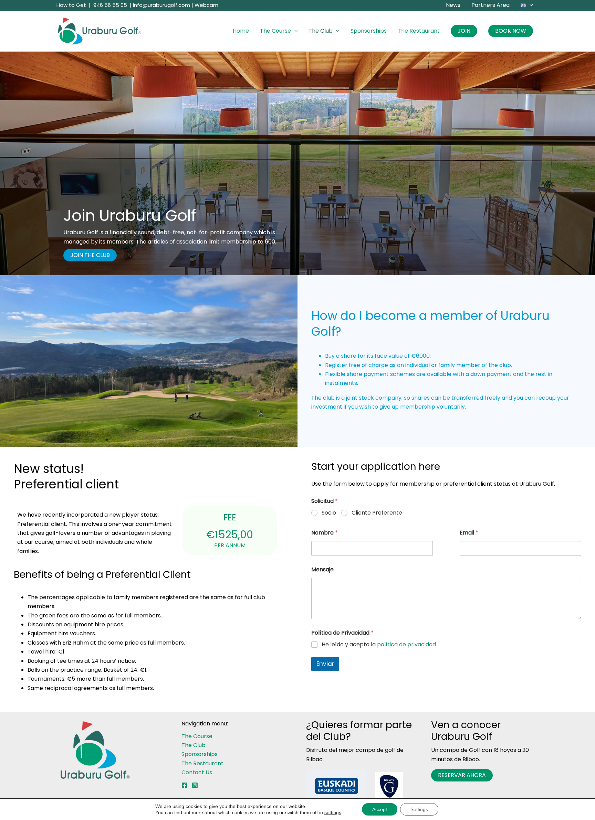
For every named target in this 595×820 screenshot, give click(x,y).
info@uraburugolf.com (161, 5)
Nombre (324, 532)
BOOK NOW (510, 31)
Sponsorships (369, 31)
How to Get (71, 5)
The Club (321, 31)
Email (469, 532)
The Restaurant (419, 31)
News (453, 5)
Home (241, 31)
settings (332, 812)
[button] (529, 5)
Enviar (325, 664)
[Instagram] (195, 785)
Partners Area (490, 5)
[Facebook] (184, 785)
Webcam (206, 5)
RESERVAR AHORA (462, 775)
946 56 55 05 (110, 5)
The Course (275, 31)
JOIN (464, 31)
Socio (329, 513)
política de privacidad (406, 644)
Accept (379, 809)
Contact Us (196, 772)
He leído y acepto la (379, 644)
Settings (419, 809)
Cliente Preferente (377, 513)
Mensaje (322, 569)
